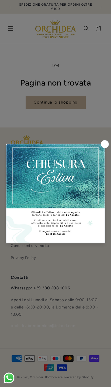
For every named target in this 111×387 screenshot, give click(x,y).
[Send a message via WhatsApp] (9, 378)
